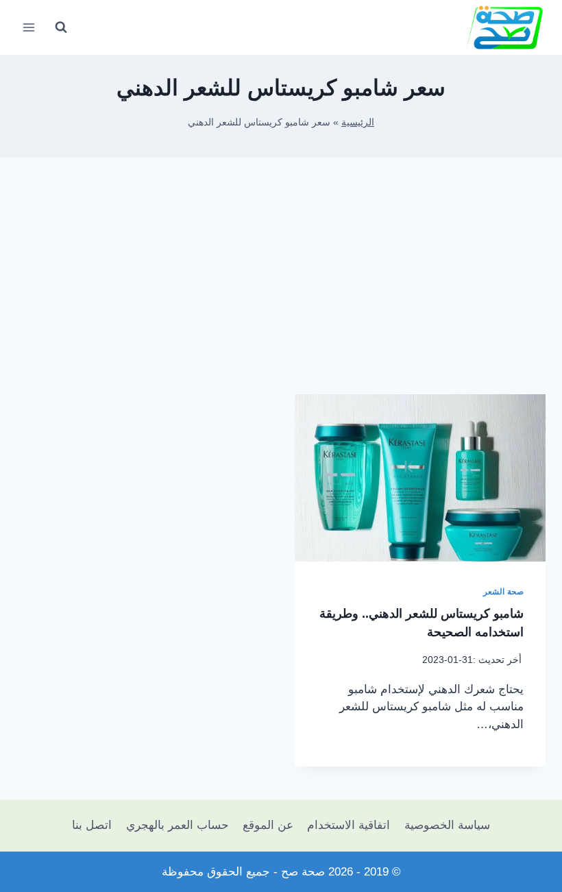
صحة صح (303, 871)
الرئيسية (357, 122)
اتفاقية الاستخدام (348, 825)
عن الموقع (268, 825)
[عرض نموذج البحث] (61, 27)
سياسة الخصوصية (447, 825)
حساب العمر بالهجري (177, 825)
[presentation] (420, 478)
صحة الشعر (503, 591)
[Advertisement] (281, 287)
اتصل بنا (92, 825)
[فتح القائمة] (29, 27)
